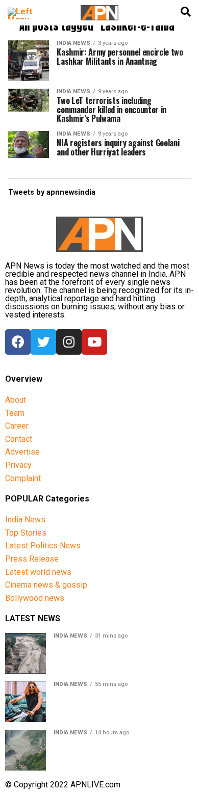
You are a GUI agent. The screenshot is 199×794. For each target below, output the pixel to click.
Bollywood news (34, 598)
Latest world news (38, 572)
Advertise (22, 452)
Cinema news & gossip (46, 585)
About (15, 400)
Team (14, 413)
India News (25, 519)
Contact (18, 439)
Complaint (23, 478)
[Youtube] (94, 342)
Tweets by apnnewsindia (51, 192)
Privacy (18, 465)
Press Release (32, 559)
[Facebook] (18, 342)
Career (17, 426)
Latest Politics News (43, 545)
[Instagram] (69, 342)
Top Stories (25, 533)
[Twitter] (43, 342)
